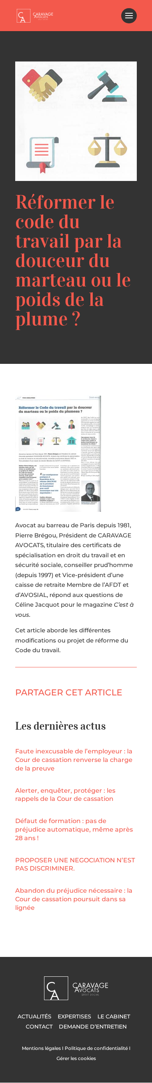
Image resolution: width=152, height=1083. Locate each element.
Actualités (34, 1016)
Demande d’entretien (93, 1026)
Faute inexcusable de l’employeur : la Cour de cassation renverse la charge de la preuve (74, 760)
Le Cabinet (113, 1016)
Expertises (74, 1016)
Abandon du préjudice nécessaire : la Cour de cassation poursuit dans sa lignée (74, 899)
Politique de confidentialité (96, 1048)
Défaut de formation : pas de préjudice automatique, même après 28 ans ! (74, 829)
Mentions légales (41, 1048)
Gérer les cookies (76, 1058)
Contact (39, 1026)
